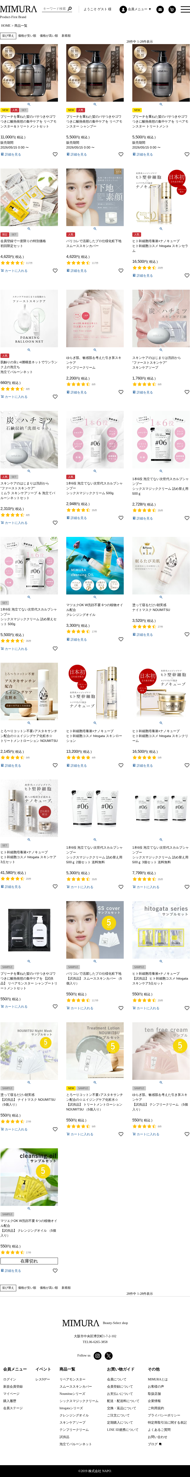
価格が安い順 (27, 35)
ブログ (153, 1444)
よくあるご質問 (159, 1430)
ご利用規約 (156, 1408)
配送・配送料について (123, 1401)
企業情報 (154, 1401)
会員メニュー (15, 1369)
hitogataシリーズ (71, 1408)
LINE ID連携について (123, 1430)
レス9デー (42, 1379)
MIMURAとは (158, 1379)
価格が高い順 (49, 35)
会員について (117, 1379)
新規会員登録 (13, 1386)
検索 (69, 8)
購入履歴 (9, 1401)
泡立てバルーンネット (76, 1444)
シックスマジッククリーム (79, 1401)
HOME (6, 25)
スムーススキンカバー (76, 1386)
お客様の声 (156, 1386)
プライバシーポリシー (164, 1415)
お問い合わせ (157, 1437)
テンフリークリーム (74, 1430)
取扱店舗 (154, 1394)
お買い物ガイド (121, 1369)
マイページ (11, 1394)
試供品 (64, 1437)
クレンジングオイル (74, 1415)
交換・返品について (121, 1408)
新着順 (66, 35)
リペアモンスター (73, 1379)
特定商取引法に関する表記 (167, 1422)
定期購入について (120, 1422)
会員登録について (120, 1386)
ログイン (9, 1379)
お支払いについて (120, 1394)
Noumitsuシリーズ (72, 1394)
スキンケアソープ (73, 1422)
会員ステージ (13, 1408)
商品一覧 (67, 1369)
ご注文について (118, 1415)
